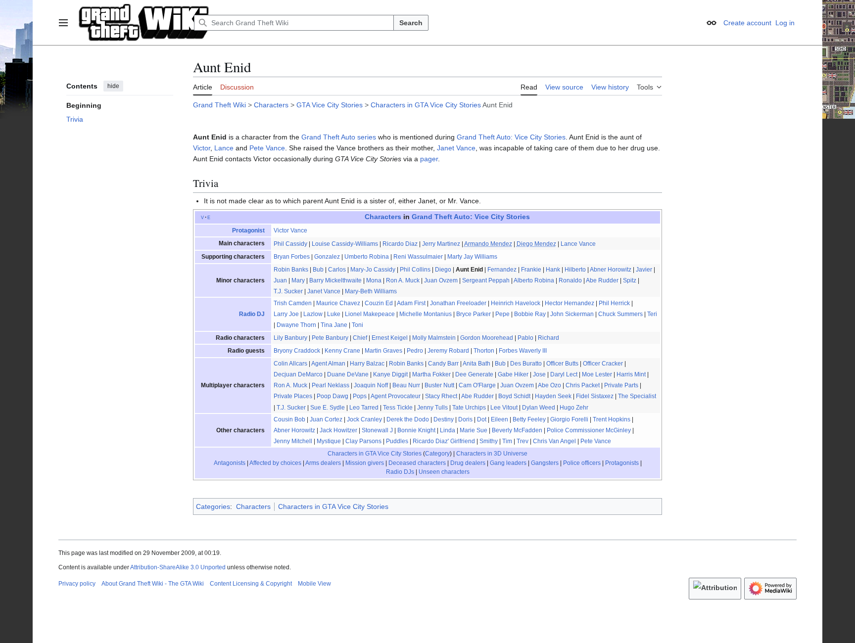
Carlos (337, 269)
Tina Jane (334, 325)
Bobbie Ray (530, 314)
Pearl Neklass (330, 385)
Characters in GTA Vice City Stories (426, 105)
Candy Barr (443, 363)
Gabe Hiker (513, 374)
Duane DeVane (348, 374)
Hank (553, 269)
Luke (333, 314)
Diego (443, 269)
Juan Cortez (326, 419)
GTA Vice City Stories (329, 105)
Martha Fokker (431, 374)
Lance (224, 148)
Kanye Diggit (390, 374)
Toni (357, 325)
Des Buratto (526, 363)
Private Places (293, 396)
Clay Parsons (363, 441)
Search (411, 23)
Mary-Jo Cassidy (372, 269)
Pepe (502, 314)
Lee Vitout (504, 407)
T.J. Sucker (288, 291)
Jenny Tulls (432, 407)
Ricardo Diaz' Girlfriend (444, 441)
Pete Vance (267, 148)
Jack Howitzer (338, 430)
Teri (652, 314)
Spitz (629, 280)
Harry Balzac (367, 363)
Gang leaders (508, 462)
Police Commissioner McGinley (589, 430)
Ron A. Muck (403, 280)
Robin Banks (291, 269)
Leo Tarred (364, 407)
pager (429, 159)
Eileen (499, 419)
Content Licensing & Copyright (251, 583)
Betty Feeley (529, 419)
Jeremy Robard (448, 350)
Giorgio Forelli (569, 419)
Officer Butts (562, 363)
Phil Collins (415, 269)
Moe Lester (597, 374)
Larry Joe (286, 314)
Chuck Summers (620, 314)
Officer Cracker (603, 363)
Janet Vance (456, 148)
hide (113, 86)
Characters (271, 105)
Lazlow (313, 314)
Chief (360, 337)
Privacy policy (76, 583)
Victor (201, 148)
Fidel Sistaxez (595, 396)
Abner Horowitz (610, 269)
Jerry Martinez (441, 243)
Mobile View (314, 583)
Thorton (484, 350)
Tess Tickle (398, 407)
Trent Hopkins (611, 419)
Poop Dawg (332, 396)
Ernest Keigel (390, 337)
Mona (373, 280)
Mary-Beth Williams (371, 291)
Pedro (415, 350)
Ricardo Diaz (400, 243)
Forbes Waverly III (523, 350)
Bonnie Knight (416, 430)
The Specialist (637, 396)
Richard (548, 337)
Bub (318, 269)
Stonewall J (377, 430)
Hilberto (575, 269)
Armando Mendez (488, 243)
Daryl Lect (563, 374)
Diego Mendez (536, 243)
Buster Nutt (439, 385)
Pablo (525, 337)
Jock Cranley (364, 419)
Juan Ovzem (441, 280)
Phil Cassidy (290, 243)
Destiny (443, 419)
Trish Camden (293, 303)
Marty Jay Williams (472, 256)
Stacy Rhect (441, 396)
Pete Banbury (330, 337)
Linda (447, 430)
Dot (481, 419)
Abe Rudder (602, 280)
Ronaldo (570, 280)
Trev (522, 441)
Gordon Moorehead (486, 337)
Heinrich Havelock (515, 303)
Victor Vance (290, 230)
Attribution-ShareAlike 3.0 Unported (178, 567)
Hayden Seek (553, 396)
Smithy (488, 441)
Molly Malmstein (434, 337)
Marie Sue (473, 430)
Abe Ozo (549, 385)
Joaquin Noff (371, 385)
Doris (465, 419)
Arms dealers (323, 462)
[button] (63, 23)
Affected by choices (275, 462)
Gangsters (545, 462)
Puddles (397, 441)
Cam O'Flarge (477, 385)
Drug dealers (467, 462)
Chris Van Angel (554, 441)
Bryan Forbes (292, 256)
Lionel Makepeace (370, 314)
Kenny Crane (342, 350)
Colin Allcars (290, 363)
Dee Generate (474, 374)
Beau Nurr (406, 385)
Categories (213, 506)
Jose (539, 374)
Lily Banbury (290, 337)
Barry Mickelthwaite (335, 280)
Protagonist (248, 230)
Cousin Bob (289, 419)
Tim (507, 441)
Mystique (329, 441)
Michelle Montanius (425, 314)
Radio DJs (400, 471)
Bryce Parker (473, 314)
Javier (644, 269)
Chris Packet (583, 385)
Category (437, 453)
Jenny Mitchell (293, 441)
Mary (298, 280)
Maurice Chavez (338, 303)
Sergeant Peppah (486, 280)
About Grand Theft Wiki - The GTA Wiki (152, 583)
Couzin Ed (379, 303)
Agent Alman (328, 363)
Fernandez (502, 269)
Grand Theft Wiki (219, 105)
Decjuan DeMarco (298, 374)
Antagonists (229, 462)
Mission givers (364, 462)
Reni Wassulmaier (418, 256)
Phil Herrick (614, 303)
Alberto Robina (534, 280)
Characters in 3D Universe (491, 453)
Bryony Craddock (297, 350)
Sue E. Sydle (327, 407)
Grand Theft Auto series (338, 137)
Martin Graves (383, 350)
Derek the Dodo (407, 419)
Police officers (582, 462)
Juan (280, 280)
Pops (360, 396)
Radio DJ (252, 314)
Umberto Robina (366, 256)
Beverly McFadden (517, 430)
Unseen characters (444, 471)
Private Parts (621, 385)
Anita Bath (476, 363)
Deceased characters (417, 462)
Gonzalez (327, 256)
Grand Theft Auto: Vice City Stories (511, 137)
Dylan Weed (538, 407)
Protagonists (622, 462)
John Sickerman (572, 314)
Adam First (411, 303)
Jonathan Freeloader (458, 303)
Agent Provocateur (396, 396)
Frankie (531, 269)
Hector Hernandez (569, 303)
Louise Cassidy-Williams (345, 243)
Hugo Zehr (574, 407)
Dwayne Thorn (296, 325)
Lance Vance (578, 243)
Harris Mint (631, 374)
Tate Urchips (469, 407)
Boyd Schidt (514, 396)
